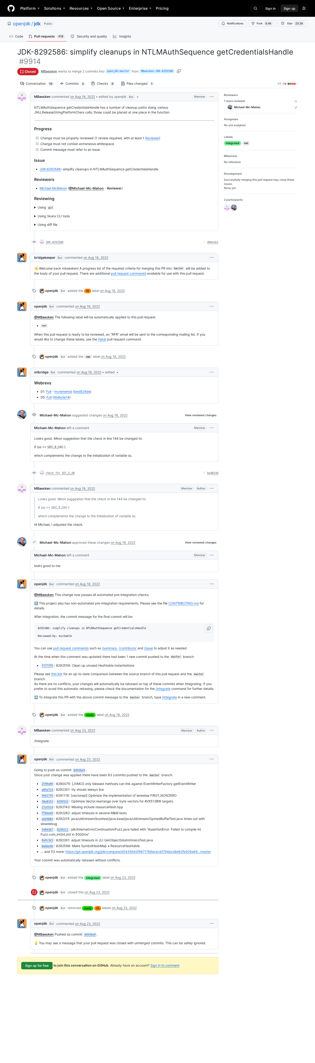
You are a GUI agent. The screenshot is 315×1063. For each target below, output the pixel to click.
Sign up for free (37, 965)
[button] (119, 96)
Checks (107, 83)
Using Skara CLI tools (54, 216)
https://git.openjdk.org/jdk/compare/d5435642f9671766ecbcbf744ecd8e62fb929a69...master (138, 852)
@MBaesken (44, 317)
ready (90, 715)
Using (45, 207)
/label (102, 339)
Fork (264, 23)
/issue (148, 648)
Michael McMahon (53, 188)
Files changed (142, 83)
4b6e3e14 (61, 397)
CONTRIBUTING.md (183, 603)
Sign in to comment (164, 965)
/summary (109, 648)
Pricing (162, 8)
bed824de (82, 391)
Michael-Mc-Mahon (55, 415)
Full (48, 391)
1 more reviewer (234, 101)
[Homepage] (11, 8)
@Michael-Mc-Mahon (86, 188)
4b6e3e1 (212, 242)
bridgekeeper (44, 257)
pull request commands (128, 273)
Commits (76, 83)
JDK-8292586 (50, 169)
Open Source (109, 8)
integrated (93, 878)
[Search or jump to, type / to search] (255, 8)
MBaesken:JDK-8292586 (157, 71)
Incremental (63, 391)
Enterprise (138, 8)
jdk (37, 23)
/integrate (163, 689)
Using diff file (47, 225)
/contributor (128, 648)
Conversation (41, 83)
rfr (87, 291)
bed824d (212, 473)
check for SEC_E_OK (60, 473)
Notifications (235, 23)
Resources (79, 8)
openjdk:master (118, 71)
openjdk (21, 23)
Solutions (52, 8)
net (88, 356)
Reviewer (152, 138)
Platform (28, 8)
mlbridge (41, 372)
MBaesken (49, 71)
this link (56, 674)
